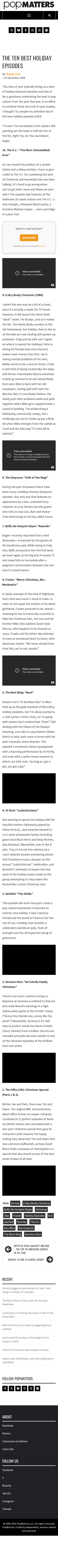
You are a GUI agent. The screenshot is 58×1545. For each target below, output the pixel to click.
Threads (6, 1509)
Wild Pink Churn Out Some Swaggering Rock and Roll (26, 1327)
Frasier (17, 1215)
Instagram (8, 1501)
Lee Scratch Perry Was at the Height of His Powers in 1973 (25, 1339)
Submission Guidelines (15, 1441)
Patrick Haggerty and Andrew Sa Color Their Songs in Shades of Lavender (26, 1290)
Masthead (7, 1425)
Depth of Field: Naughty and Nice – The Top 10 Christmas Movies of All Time (31, 1249)
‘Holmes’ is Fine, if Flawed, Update (26, 1259)
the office (9, 1228)
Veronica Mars (33, 1234)
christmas (41, 1209)
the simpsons (26, 1228)
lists (50, 1215)
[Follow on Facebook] (25, 30)
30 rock (15, 1203)
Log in (42, 246)
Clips (6, 1215)
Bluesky (6, 1485)
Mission (6, 1433)
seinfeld (8, 1222)
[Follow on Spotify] (46, 30)
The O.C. (35, 1222)
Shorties (21, 1222)
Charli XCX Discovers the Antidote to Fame (25, 1350)
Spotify (6, 1493)
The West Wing (12, 1234)
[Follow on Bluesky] (18, 30)
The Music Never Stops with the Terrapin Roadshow (25, 1302)
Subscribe (29, 237)
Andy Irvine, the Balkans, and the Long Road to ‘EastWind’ (28, 1360)
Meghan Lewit (13, 74)
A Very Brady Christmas (36, 1203)
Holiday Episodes (35, 1215)
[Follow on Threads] (39, 30)
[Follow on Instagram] (32, 30)
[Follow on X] (12, 30)
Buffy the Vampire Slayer (18, 1209)
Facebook (7, 1470)
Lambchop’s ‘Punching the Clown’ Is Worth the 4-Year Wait (28, 1314)
